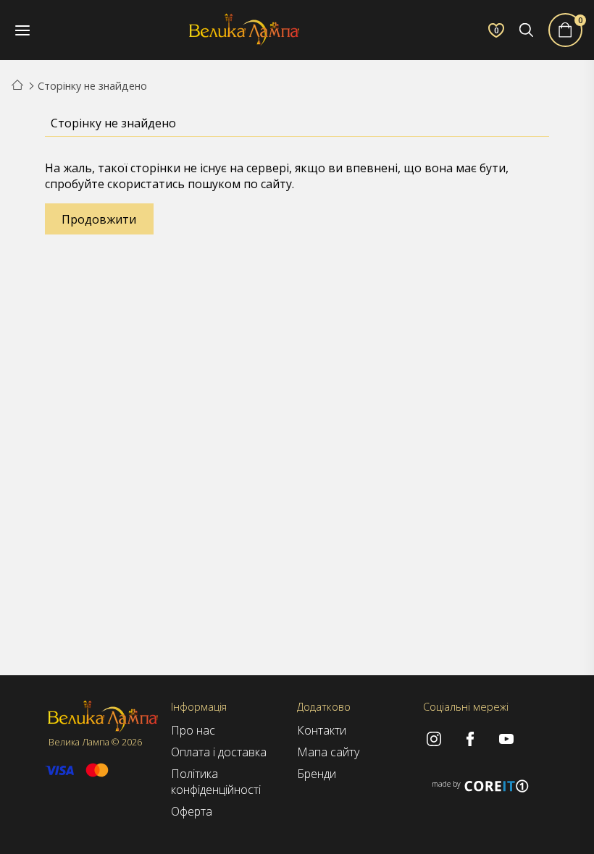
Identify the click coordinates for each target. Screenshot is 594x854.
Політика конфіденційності (216, 782)
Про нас (193, 730)
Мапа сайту (328, 752)
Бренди (316, 774)
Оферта (191, 811)
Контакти (321, 730)
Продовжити (99, 219)
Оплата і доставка (219, 752)
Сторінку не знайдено (92, 86)
